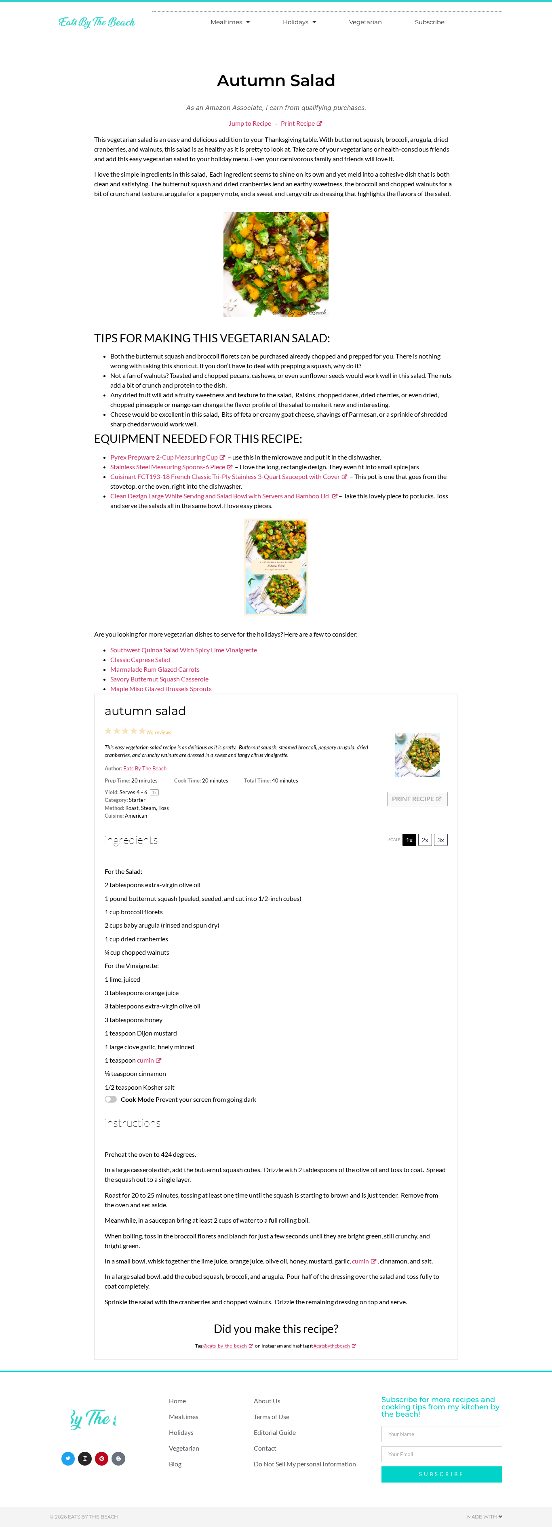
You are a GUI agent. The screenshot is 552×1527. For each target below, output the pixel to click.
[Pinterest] (102, 1459)
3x (440, 840)
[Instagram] (85, 1459)
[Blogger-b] (118, 1459)
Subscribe (430, 22)
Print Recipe (298, 123)
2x (424, 840)
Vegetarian (365, 22)
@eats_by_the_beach (225, 1346)
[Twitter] (68, 1459)
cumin (145, 1060)
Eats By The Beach (144, 768)
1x (409, 840)
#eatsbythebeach (332, 1346)
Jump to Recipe (250, 123)
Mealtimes (226, 22)
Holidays (295, 22)
